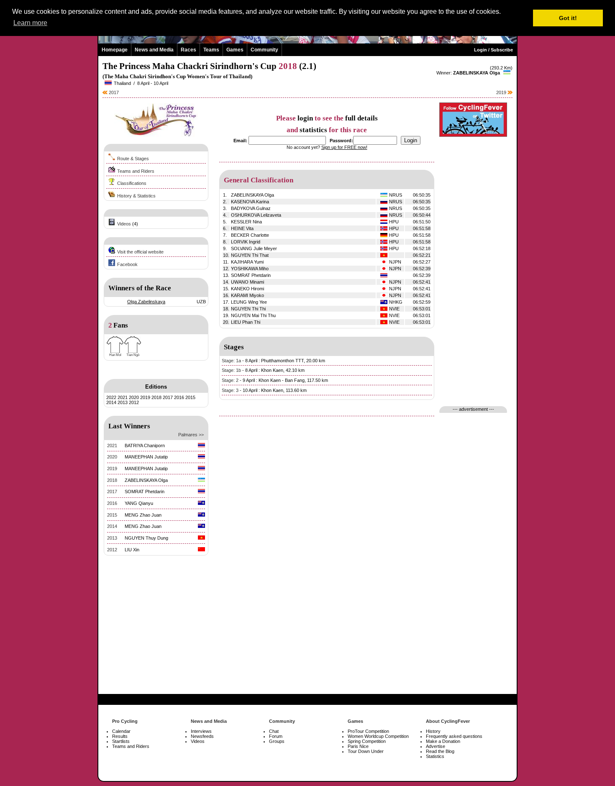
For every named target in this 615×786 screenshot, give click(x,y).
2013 (123, 402)
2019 (501, 92)
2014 (111, 402)
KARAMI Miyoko (247, 295)
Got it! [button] (568, 18)
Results (120, 736)
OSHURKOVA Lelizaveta (256, 215)
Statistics (435, 756)
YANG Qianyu (139, 503)
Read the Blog (440, 751)
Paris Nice (358, 746)
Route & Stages (133, 158)
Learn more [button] (30, 22)
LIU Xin (132, 549)
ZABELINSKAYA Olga (476, 72)
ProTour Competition (368, 731)
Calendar (121, 731)
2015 (190, 397)
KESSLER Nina (246, 221)
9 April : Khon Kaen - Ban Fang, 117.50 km (285, 380)
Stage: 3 (230, 390)
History (433, 731)
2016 (179, 397)
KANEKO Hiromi (247, 288)
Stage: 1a (231, 360)
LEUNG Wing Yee (249, 302)
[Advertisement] (156, 636)
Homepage (115, 50)
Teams (211, 50)
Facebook (127, 264)
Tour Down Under (366, 751)
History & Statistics (136, 195)
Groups (276, 741)
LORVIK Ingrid (245, 241)
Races (188, 50)
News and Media (154, 50)
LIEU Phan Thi (245, 322)
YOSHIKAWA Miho (250, 268)
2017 (113, 92)
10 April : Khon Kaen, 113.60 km (275, 390)
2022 (111, 397)
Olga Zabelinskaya (146, 301)
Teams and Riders (135, 171)
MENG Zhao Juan (143, 514)
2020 (134, 397)
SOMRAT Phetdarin (144, 491)
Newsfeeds (202, 736)
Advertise (435, 746)
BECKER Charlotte (250, 235)
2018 (156, 397)
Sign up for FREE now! (344, 147)
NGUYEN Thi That (250, 255)
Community (264, 50)
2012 (134, 402)
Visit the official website (140, 251)
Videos (124, 223)
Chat (274, 731)
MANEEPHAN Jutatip (146, 456)
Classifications (131, 183)
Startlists (121, 741)
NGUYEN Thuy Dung (146, 537)
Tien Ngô (132, 355)
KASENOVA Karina (250, 201)
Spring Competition (367, 741)
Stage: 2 (230, 380)
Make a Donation (443, 741)
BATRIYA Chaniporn (145, 445)
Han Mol (115, 355)
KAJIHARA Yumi (247, 261)
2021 (123, 397)
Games (234, 50)
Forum (275, 736)
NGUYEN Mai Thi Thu (253, 315)
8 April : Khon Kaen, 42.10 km (275, 370)
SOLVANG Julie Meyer (254, 248)
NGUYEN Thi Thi (248, 308)
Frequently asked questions (454, 736)
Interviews (201, 731)
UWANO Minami (247, 281)
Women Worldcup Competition (378, 736)
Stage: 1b (231, 370)
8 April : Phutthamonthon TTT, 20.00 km (285, 360)
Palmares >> (191, 434)
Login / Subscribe (493, 49)
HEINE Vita (242, 228)
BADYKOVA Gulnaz (251, 208)
